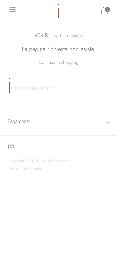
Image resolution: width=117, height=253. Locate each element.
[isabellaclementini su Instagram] (11, 147)
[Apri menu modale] (12, 10)
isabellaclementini (55, 161)
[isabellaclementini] (58, 11)
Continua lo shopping (58, 62)
